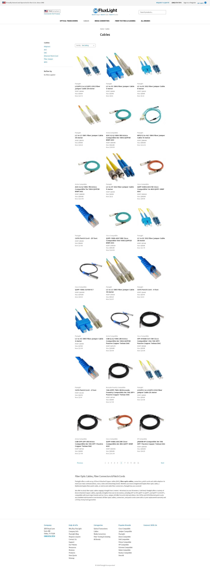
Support (71, 542)
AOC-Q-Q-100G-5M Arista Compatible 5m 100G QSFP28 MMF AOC (118, 137)
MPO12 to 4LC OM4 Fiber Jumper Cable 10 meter (151, 136)
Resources (72, 547)
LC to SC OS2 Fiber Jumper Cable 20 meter (151, 239)
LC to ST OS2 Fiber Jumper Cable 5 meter (120, 188)
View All (121, 555)
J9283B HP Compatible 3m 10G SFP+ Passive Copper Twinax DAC (151, 442)
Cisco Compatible (124, 529)
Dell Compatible (124, 539)
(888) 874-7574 (176, 3)
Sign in (186, 3)
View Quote (73, 555)
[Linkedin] (145, 530)
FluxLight (122, 534)
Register (193, 3)
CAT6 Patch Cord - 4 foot (148, 289)
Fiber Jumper (48, 59)
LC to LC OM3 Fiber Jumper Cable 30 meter (120, 290)
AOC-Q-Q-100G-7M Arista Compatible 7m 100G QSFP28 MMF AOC (87, 189)
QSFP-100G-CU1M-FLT (84, 289)
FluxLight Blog (74, 534)
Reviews (72, 550)
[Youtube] (156, 530)
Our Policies (73, 545)
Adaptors (47, 46)
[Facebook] (148, 530)
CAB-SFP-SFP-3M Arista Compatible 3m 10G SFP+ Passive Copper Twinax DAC (89, 443)
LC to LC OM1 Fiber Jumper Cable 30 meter (89, 136)
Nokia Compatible (124, 550)
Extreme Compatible (125, 547)
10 (134, 463)
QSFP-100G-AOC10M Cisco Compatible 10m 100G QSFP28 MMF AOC (119, 240)
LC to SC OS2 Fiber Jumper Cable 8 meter (151, 87)
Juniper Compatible (125, 531)
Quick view (89, 65)
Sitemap (71, 558)
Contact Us (73, 539)
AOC (45, 50)
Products (72, 553)
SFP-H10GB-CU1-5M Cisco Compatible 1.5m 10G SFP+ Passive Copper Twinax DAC (149, 341)
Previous (80, 463)
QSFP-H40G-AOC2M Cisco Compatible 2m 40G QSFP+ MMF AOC (119, 443)
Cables (86, 21)
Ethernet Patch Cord (51, 56)
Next (162, 463)
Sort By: (78, 45)
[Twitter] (152, 530)
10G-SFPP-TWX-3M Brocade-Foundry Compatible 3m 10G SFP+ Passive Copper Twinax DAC (120, 392)
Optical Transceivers (69, 21)
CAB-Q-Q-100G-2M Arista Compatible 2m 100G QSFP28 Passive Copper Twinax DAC (118, 341)
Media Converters (102, 21)
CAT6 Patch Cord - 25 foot (86, 238)
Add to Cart (89, 69)
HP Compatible (124, 545)
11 (138, 463)
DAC (45, 53)
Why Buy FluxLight (75, 529)
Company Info (73, 531)
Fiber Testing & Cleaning (125, 21)
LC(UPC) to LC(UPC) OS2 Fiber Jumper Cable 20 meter (87, 87)
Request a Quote (74, 537)
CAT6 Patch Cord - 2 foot (85, 390)
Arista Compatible (125, 537)
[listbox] (88, 45)
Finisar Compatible (125, 542)
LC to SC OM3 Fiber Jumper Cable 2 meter (89, 340)
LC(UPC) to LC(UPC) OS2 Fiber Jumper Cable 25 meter (149, 391)
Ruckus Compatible (125, 553)
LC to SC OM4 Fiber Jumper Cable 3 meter (120, 87)
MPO (45, 62)
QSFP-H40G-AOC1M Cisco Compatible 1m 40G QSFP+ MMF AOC (150, 189)
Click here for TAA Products (52, 14)
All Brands (145, 21)
